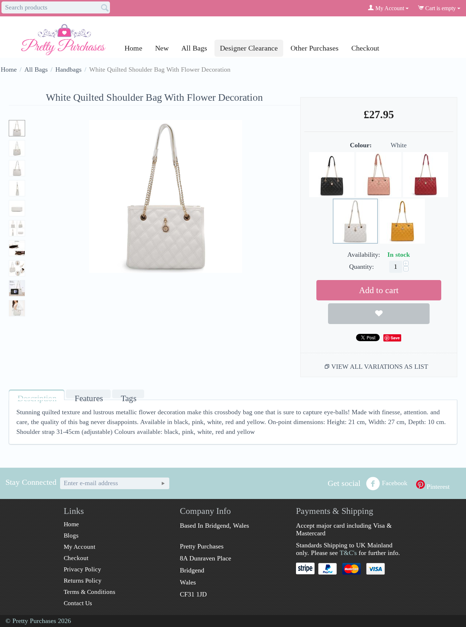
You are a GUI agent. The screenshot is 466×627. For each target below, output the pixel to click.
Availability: (363, 254)
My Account (79, 546)
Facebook (394, 483)
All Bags (194, 48)
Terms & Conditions (89, 591)
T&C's (348, 552)
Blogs (71, 535)
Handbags (68, 69)
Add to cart (379, 290)
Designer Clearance (249, 48)
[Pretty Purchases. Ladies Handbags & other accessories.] (63, 36)
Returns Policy (83, 580)
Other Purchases (315, 48)
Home (133, 48)
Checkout (365, 48)
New (162, 48)
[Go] (163, 483)
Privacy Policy (82, 569)
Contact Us (78, 603)
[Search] (104, 8)
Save (395, 337)
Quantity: (361, 266)
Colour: (361, 145)
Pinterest (437, 486)
